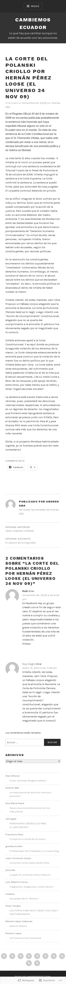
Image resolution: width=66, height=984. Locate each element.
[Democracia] (12, 956)
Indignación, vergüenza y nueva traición (31, 886)
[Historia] (29, 963)
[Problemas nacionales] (29, 956)
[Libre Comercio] (62, 956)
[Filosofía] (54, 956)
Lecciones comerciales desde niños (29, 862)
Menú (35, 6)
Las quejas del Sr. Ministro (23, 898)
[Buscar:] (33, 742)
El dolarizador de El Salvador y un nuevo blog (34, 851)
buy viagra (28, 663)
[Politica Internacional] (37, 956)
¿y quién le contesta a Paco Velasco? (29, 874)
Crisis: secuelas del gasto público (28, 780)
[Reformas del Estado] (45, 956)
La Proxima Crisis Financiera (25, 938)
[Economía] (4, 956)
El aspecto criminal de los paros (27, 839)
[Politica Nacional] (21, 956)
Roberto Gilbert (18, 926)
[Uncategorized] (37, 963)
